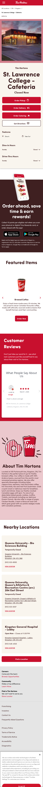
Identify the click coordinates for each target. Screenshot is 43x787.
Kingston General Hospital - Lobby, (19, 639)
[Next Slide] (40, 298)
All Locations (5, 8)
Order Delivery (20, 108)
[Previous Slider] (3, 298)
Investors (5, 710)
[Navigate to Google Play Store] (31, 234)
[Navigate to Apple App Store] (11, 234)
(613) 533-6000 (11, 562)
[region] (21, 769)
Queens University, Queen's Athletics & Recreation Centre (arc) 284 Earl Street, (20, 600)
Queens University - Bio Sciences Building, (18, 556)
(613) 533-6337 (10, 607)
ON (12, 8)
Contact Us (6, 715)
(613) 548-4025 (11, 644)
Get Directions (20, 123)
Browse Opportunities (10, 676)
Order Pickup (20, 100)
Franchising (6, 706)
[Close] (39, 754)
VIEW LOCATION (10, 566)
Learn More (6, 686)
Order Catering (20, 115)
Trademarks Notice (9, 737)
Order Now (21, 318)
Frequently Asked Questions (13, 719)
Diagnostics (6, 745)
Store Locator (7, 696)
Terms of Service (8, 732)
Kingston (18, 8)
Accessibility (6, 741)
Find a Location (21, 659)
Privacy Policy (7, 728)
